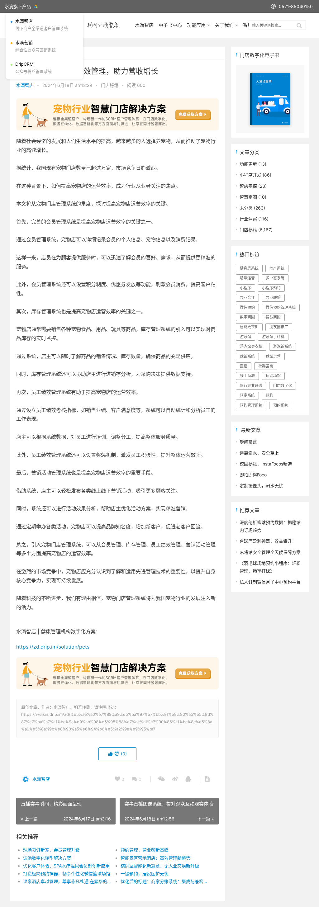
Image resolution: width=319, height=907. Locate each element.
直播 (243, 366)
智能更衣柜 (249, 326)
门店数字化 (282, 385)
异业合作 (247, 297)
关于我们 (224, 25)
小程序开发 (250, 174)
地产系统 (276, 268)
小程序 (245, 288)
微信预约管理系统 (281, 307)
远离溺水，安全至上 (259, 453)
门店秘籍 (109, 85)
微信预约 (247, 307)
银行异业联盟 (251, 385)
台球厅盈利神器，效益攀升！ (268, 541)
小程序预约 (271, 288)
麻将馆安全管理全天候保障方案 (270, 552)
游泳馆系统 (282, 346)
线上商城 (247, 375)
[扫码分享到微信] (161, 779)
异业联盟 (273, 297)
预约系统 (280, 405)
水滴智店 (144, 25)
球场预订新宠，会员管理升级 (51, 850)
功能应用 (196, 25)
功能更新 (248, 164)
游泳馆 (245, 336)
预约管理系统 (251, 405)
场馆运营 (247, 278)
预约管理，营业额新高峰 (145, 850)
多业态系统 (275, 278)
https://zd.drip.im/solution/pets (52, 647)
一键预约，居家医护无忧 (145, 873)
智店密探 (248, 186)
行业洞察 (248, 218)
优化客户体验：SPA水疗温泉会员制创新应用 (66, 865)
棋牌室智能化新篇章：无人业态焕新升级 (160, 865)
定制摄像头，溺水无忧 (261, 485)
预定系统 (247, 395)
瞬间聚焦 (248, 442)
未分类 (246, 207)
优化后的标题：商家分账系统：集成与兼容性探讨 (164, 881)
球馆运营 (273, 356)
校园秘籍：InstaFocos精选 (266, 463)
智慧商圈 (248, 197)
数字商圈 (247, 317)
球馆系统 (247, 356)
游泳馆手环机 (273, 336)
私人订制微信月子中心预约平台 (270, 581)
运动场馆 (273, 375)
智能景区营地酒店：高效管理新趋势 (155, 858)
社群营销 (265, 366)
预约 (269, 395)
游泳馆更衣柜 (251, 346)
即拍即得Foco (253, 474)
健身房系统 (249, 268)
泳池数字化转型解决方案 (47, 858)
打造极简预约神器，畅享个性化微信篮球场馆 (66, 873)
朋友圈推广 (278, 326)
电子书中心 (170, 25)
